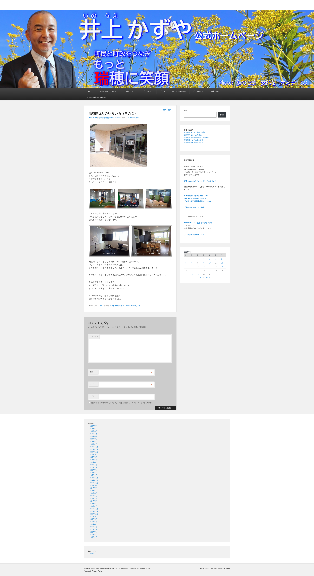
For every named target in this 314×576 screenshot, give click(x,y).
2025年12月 (94, 447)
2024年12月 (94, 478)
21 (192, 270)
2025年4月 (93, 467)
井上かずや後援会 (179, 91)
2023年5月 (93, 527)
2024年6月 (93, 493)
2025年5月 (93, 465)
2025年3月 (93, 470)
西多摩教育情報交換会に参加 (194, 132)
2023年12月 (94, 509)
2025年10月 (94, 452)
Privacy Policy (97, 571)
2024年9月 (93, 485)
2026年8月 (93, 426)
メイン (90, 91)
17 (210, 267)
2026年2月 (93, 442)
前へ (164, 110)
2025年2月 (93, 472)
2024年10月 (94, 483)
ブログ (162, 91)
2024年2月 (93, 504)
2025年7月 (93, 460)
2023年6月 (93, 524)
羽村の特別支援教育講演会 (193, 143)
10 (210, 263)
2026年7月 (93, 429)
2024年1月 (93, 506)
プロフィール (148, 91)
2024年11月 (94, 480)
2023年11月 (94, 511)
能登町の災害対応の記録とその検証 (196, 137)
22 (198, 270)
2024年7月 (93, 491)
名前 (91, 372)
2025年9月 (93, 454)
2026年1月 (93, 444)
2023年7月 (93, 522)
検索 (185, 110)
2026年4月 (93, 436)
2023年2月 (93, 534)
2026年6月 (93, 431)
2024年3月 (93, 501)
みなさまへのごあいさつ (109, 91)
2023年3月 (93, 532)
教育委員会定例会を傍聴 (193, 135)
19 (222, 267)
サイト (92, 396)
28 (192, 274)
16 (204, 267)
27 (186, 274)
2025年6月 (93, 462)
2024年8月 (93, 488)
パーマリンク (136, 306)
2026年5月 (93, 434)
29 (198, 274)
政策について (130, 91)
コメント (94, 337)
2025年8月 (93, 457)
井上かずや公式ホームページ (109, 118)
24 (210, 270)
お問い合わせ (215, 91)
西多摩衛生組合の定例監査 (193, 140)
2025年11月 (94, 449)
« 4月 (202, 277)
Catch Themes (224, 568)
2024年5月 (93, 496)
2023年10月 (94, 514)
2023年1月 (93, 537)
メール (92, 384)
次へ (171, 110)
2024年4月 (93, 498)
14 (192, 267)
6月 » (208, 277)
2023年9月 (93, 516)
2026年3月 (93, 439)
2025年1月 (93, 475)
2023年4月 (93, 529)
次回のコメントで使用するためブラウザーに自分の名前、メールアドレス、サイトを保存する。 (122, 403)
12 (222, 263)
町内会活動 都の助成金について (99, 97)
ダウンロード (198, 91)
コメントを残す (133, 118)
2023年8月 (93, 519)
